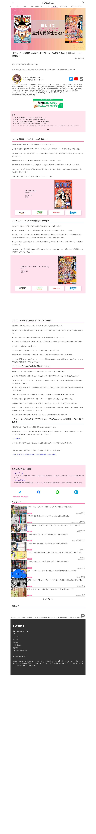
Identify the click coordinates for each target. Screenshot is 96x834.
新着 (25, 6)
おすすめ (15, 636)
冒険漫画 (29, 617)
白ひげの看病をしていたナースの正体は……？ (30, 117)
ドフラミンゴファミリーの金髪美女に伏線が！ (30, 119)
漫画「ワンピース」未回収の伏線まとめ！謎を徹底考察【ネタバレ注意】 (35, 454)
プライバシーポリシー (20, 651)
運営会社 (15, 648)
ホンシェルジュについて (20, 631)
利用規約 (15, 642)
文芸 (47, 6)
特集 (14, 634)
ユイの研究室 (17, 438)
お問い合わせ (17, 645)
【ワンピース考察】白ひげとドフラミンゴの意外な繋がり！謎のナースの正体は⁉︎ (58, 617)
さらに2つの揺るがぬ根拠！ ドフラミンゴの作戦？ (32, 121)
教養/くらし (63, 6)
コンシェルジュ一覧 (36, 6)
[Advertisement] (48, 306)
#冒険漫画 (24, 497)
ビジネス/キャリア (76, 6)
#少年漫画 (16, 497)
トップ (17, 6)
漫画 (54, 6)
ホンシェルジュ (15, 617)
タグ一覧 (15, 639)
